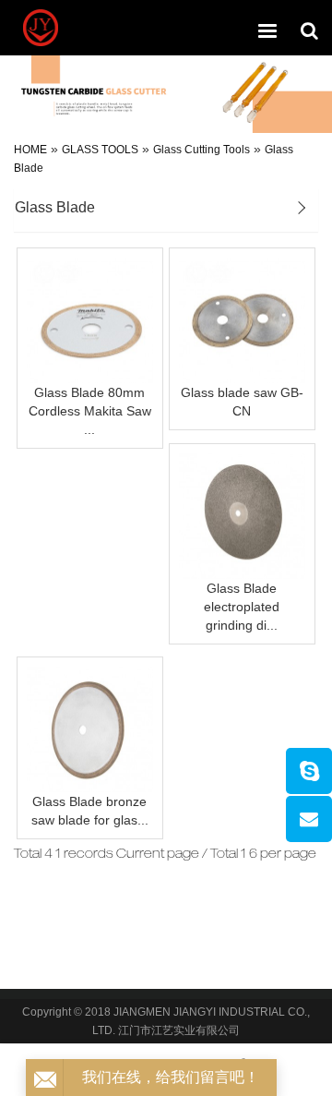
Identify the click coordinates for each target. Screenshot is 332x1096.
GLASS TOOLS (100, 149)
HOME (30, 149)
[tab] (166, 210)
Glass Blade (55, 207)
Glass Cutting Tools (201, 149)
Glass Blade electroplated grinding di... (241, 606)
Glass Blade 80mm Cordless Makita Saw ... (90, 411)
